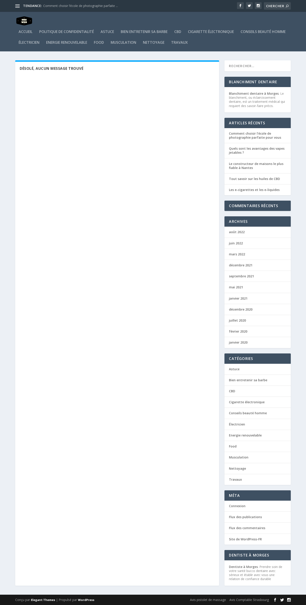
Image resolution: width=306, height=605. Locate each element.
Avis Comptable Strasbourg (249, 600)
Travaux (179, 43)
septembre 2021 (241, 276)
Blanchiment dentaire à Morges (254, 93)
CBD (177, 32)
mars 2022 (237, 254)
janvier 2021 (238, 298)
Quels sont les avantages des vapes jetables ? (256, 150)
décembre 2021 (240, 265)
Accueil (25, 32)
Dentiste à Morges (243, 567)
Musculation (123, 43)
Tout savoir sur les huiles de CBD (254, 179)
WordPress (86, 600)
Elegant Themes (43, 600)
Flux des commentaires (247, 528)
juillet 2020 (237, 320)
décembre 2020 (240, 309)
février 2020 (238, 331)
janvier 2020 (238, 342)
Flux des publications (245, 517)
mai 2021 (236, 287)
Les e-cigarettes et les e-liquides (254, 190)
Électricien (29, 43)
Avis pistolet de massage (208, 600)
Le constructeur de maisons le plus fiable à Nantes (256, 166)
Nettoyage (153, 43)
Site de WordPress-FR (245, 539)
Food (99, 43)
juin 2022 (236, 243)
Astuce (107, 32)
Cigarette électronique (211, 32)
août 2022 (237, 232)
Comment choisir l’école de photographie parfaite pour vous (255, 135)
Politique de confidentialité (66, 32)
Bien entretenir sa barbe (144, 32)
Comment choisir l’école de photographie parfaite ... (80, 6)
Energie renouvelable (66, 43)
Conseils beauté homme (263, 32)
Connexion (237, 506)
